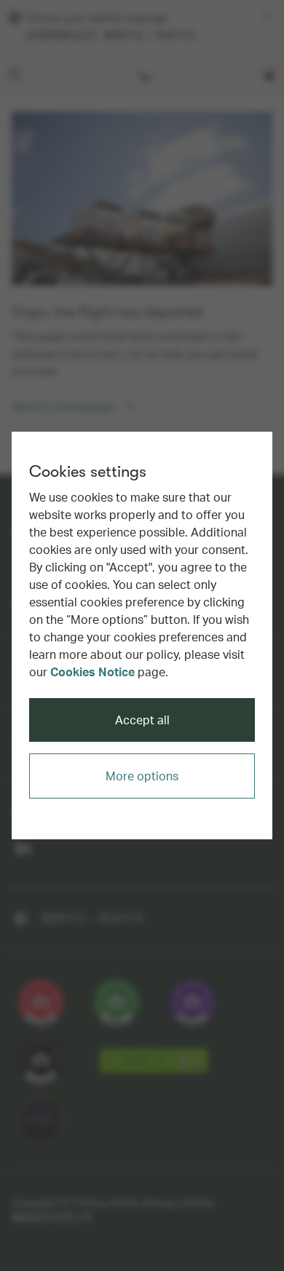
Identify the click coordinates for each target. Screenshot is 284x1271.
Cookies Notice (92, 671)
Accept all (142, 719)
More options (142, 775)
